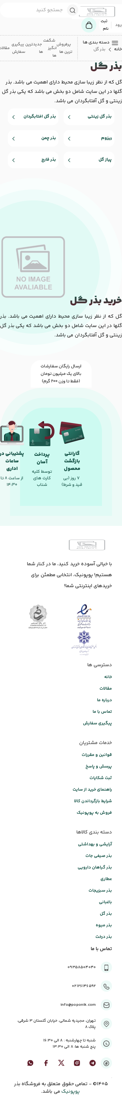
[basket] (88, 25)
